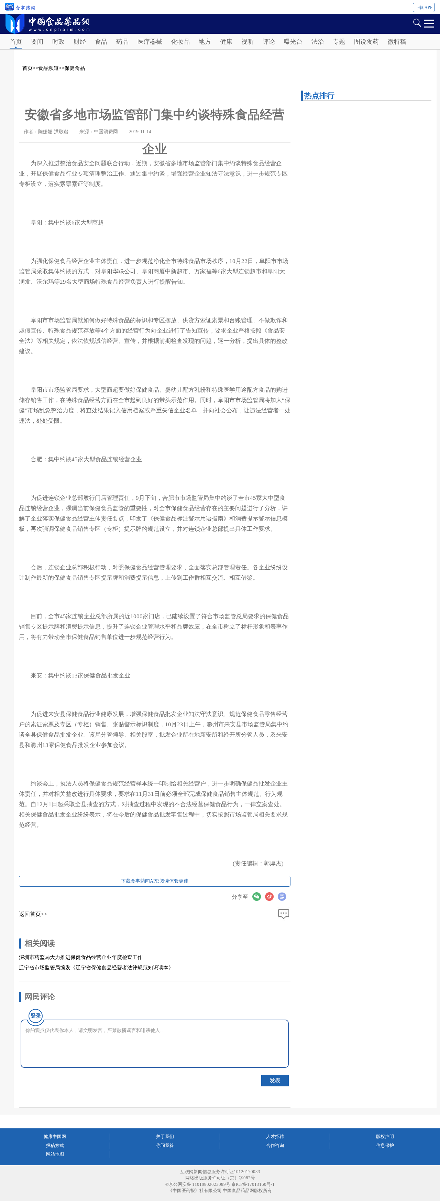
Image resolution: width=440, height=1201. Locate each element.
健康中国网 (55, 1136)
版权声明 (385, 1136)
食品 (101, 41)
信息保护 (385, 1145)
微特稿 (397, 41)
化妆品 (180, 41)
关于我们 (165, 1136)
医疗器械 (150, 41)
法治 (317, 41)
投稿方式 (55, 1145)
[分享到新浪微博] (271, 896)
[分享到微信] (258, 896)
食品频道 (48, 68)
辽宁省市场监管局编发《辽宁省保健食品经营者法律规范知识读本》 (96, 967)
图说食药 (366, 41)
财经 (80, 41)
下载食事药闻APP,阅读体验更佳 (154, 881)
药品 (122, 41)
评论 (269, 41)
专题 (339, 41)
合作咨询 (275, 1145)
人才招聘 (275, 1136)
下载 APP (423, 7)
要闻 (37, 41)
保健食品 (74, 68)
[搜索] (417, 22)
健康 (226, 41)
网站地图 (55, 1154)
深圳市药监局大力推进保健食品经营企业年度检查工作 (81, 957)
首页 (16, 41)
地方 (205, 41)
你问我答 (165, 1145)
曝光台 (293, 41)
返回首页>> (33, 914)
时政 (58, 41)
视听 (247, 41)
